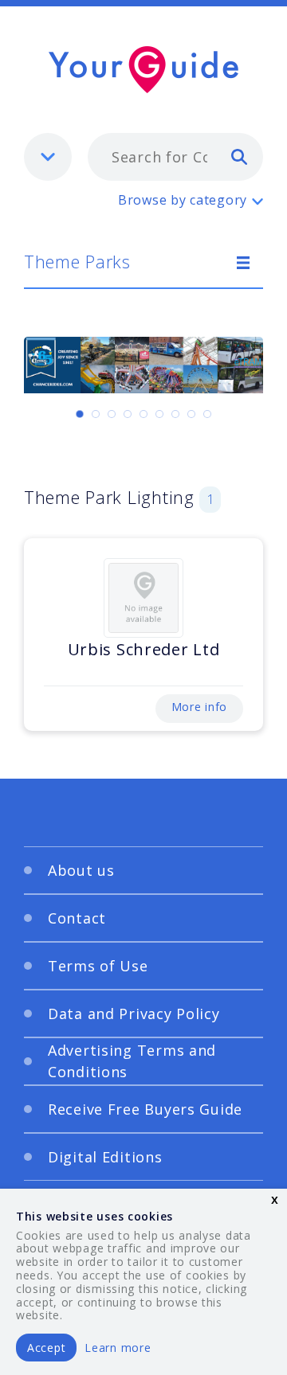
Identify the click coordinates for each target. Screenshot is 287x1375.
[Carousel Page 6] (159, 414)
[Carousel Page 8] (191, 414)
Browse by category (182, 200)
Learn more (118, 1347)
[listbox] (48, 157)
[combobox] (175, 157)
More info (199, 706)
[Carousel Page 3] (112, 414)
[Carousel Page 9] (207, 414)
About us (81, 870)
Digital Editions (105, 1156)
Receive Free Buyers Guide (145, 1109)
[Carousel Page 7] (175, 414)
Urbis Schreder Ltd (144, 649)
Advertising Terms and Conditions (132, 1061)
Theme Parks (77, 261)
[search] (239, 156)
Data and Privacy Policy (134, 1013)
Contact (77, 918)
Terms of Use (98, 965)
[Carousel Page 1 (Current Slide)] (80, 414)
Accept (46, 1347)
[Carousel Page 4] (128, 414)
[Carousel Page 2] (96, 414)
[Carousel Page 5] (143, 414)
